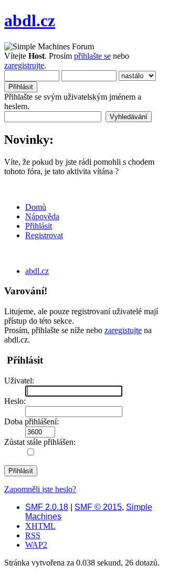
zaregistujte (123, 330)
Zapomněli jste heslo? (40, 489)
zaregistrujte (24, 65)
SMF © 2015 (98, 507)
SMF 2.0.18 (46, 507)
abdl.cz (29, 20)
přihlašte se (92, 55)
